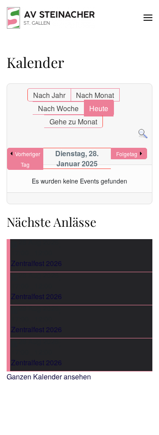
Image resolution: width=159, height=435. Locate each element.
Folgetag (126, 154)
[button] (148, 17)
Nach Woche (58, 108)
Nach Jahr (49, 95)
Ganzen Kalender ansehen (49, 376)
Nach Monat (95, 95)
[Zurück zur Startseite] (51, 17)
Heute (98, 108)
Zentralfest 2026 (36, 263)
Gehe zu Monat (73, 121)
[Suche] (143, 133)
